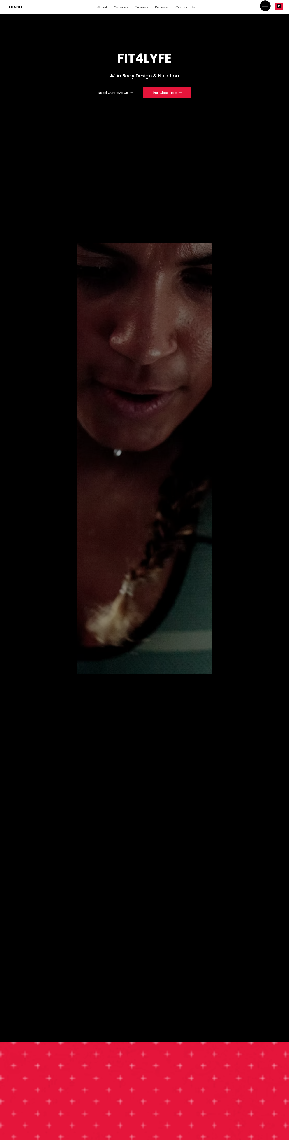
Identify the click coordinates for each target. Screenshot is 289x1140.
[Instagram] (279, 6)
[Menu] (265, 6)
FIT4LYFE (16, 7)
